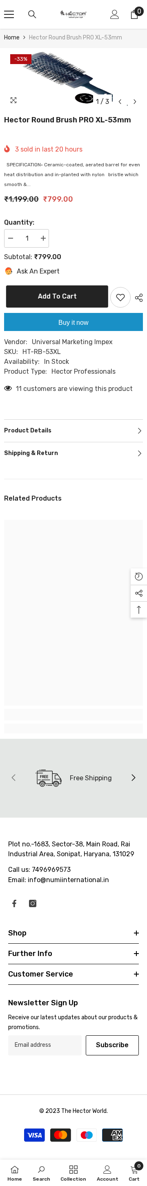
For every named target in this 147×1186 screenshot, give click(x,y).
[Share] (137, 298)
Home (12, 37)
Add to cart (57, 296)
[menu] (9, 14)
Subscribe (112, 1045)
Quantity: (19, 222)
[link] (73, 714)
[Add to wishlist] (120, 297)
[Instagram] (33, 903)
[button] (120, 101)
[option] (73, 79)
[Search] (32, 14)
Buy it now (73, 322)
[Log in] (114, 14)
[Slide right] (133, 778)
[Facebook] (14, 903)
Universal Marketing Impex (72, 342)
